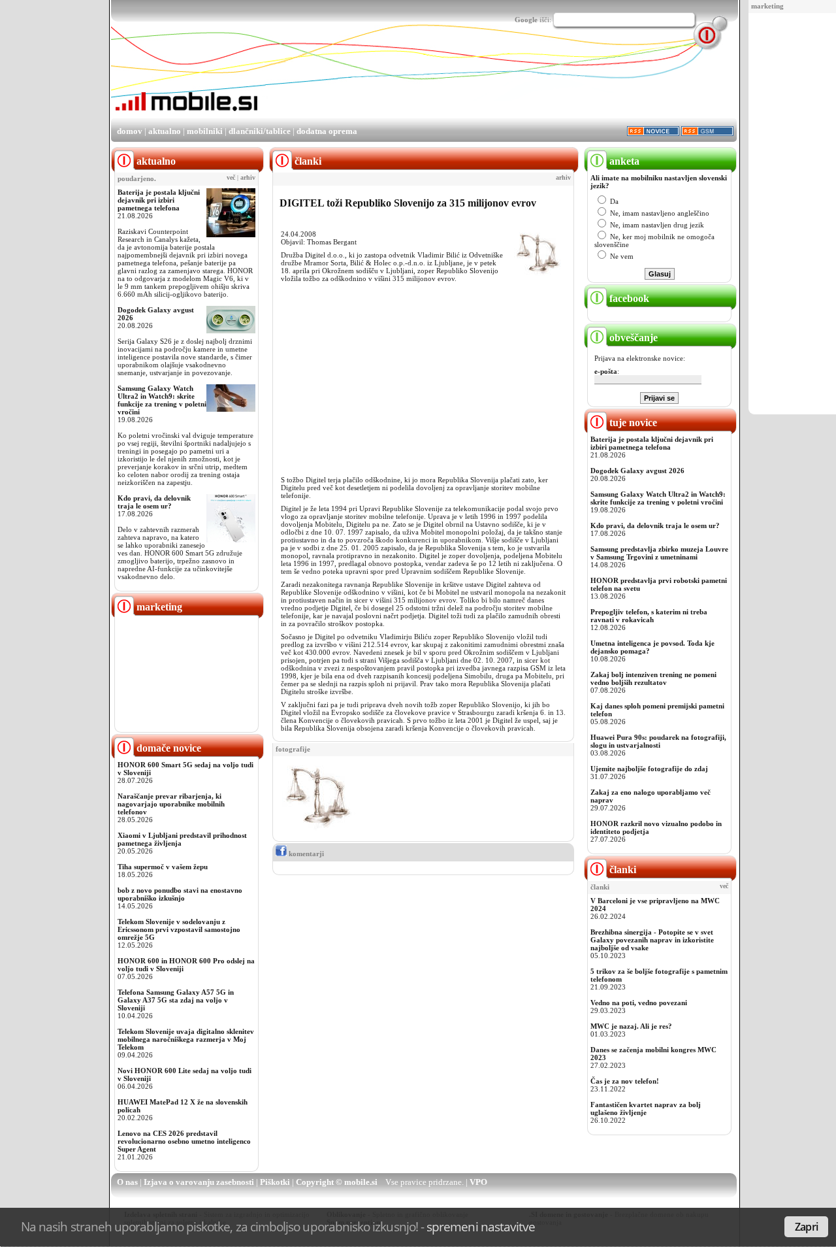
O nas (127, 1182)
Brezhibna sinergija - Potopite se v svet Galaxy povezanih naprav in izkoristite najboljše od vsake (652, 940)
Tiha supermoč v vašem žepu (163, 867)
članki (621, 869)
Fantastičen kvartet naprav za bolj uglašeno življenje (645, 1108)
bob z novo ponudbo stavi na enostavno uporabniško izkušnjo (180, 894)
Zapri (806, 1227)
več (231, 178)
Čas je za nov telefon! (624, 1081)
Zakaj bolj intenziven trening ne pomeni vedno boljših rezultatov (653, 678)
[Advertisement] (795, 214)
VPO (478, 1182)
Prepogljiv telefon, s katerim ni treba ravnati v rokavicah (648, 616)
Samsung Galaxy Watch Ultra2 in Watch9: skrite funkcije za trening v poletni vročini (162, 400)
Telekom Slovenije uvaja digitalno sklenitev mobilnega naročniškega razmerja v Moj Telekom (186, 1039)
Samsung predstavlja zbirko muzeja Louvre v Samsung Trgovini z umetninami (659, 553)
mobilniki (205, 131)
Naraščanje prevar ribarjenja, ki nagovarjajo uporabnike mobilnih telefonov (171, 804)
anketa (623, 161)
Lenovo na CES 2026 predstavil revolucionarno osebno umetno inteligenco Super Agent (184, 1141)
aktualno (164, 131)
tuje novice (632, 422)
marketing (767, 6)
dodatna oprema (327, 131)
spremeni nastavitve (480, 1226)
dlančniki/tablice (260, 131)
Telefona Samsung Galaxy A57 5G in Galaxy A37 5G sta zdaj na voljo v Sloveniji (176, 1000)
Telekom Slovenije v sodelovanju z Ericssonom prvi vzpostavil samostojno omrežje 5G (179, 929)
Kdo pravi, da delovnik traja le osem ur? (154, 502)
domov (129, 131)
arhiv (247, 178)
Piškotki (275, 1182)
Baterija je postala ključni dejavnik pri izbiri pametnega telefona (159, 200)
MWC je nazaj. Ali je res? (631, 1026)
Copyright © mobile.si (337, 1182)
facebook (628, 298)
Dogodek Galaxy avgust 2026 (637, 470)
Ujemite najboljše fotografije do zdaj (649, 769)
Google (526, 20)
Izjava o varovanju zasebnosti (199, 1182)
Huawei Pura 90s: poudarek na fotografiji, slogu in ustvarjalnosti (658, 741)
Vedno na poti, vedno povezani (638, 1002)
